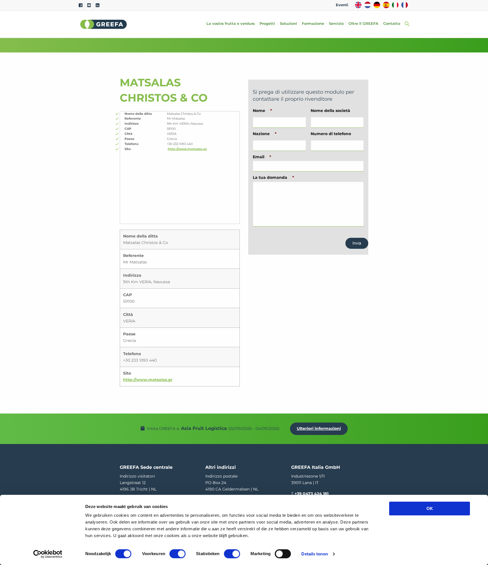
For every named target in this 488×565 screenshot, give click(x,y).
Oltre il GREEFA (363, 24)
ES (386, 5)
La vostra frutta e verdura (230, 24)
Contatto (391, 24)
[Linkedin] (97, 5)
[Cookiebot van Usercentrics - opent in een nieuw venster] (48, 554)
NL (367, 5)
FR (404, 5)
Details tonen (314, 553)
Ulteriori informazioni (319, 428)
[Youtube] (89, 5)
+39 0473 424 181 (311, 493)
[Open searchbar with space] (405, 24)
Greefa (103, 24)
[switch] (177, 553)
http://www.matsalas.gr (187, 149)
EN (358, 5)
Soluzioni (288, 24)
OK (429, 508)
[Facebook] (80, 5)
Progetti (267, 24)
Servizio (336, 24)
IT (395, 5)
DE (377, 5)
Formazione (313, 24)
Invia (356, 243)
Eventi (342, 5)
